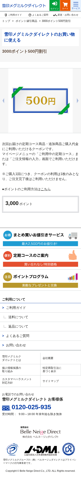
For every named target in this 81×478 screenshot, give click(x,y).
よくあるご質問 (17, 336)
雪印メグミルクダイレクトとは (11, 358)
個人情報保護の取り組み (11, 369)
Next (79, 100)
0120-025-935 (31, 407)
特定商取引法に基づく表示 (52, 369)
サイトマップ (51, 381)
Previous (2, 100)
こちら (46, 189)
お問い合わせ (16, 345)
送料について (18, 317)
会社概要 (48, 358)
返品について (18, 326)
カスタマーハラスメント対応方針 (17, 381)
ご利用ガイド (16, 307)
